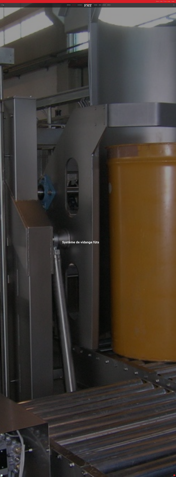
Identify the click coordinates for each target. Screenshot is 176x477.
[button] (2, 5)
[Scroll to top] (174, 475)
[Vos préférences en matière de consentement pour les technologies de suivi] (1, 475)
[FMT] (88, 5)
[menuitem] (157, 1)
